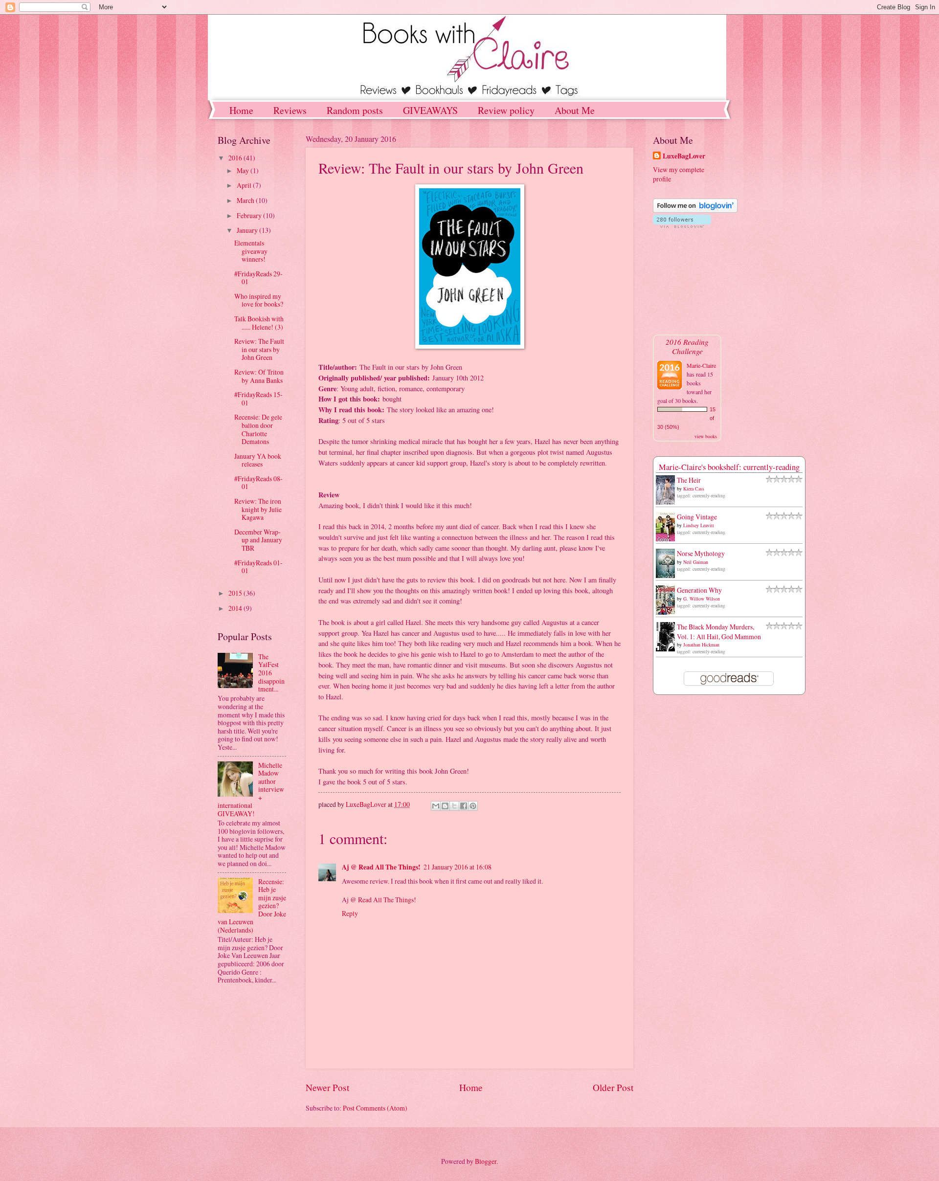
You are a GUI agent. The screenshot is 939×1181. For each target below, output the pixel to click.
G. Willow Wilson (701, 598)
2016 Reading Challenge (687, 346)
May (243, 170)
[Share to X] (454, 806)
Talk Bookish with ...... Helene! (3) (259, 323)
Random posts (355, 110)
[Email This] (436, 806)
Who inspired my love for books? (258, 300)
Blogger (485, 1161)
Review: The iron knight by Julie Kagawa (258, 509)
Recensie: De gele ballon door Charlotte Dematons (258, 429)
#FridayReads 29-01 (258, 278)
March (246, 200)
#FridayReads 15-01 (258, 398)
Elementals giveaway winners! (251, 251)
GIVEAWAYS (430, 110)
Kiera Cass (693, 488)
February (250, 215)
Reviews (290, 110)
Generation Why (699, 590)
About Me (575, 110)
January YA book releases (257, 460)
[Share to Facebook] (464, 806)
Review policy (506, 110)
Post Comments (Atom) (375, 1108)
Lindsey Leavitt (698, 525)
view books (705, 436)
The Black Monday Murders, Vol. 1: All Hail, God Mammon (719, 631)
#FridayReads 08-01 (258, 482)
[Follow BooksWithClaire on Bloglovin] (695, 210)
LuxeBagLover (684, 156)
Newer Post (327, 1087)
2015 (236, 593)
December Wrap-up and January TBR (258, 540)
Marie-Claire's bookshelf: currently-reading (729, 467)
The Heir (689, 480)
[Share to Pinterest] (473, 806)
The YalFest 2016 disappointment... (271, 672)
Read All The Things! (387, 899)
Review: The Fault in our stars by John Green (259, 349)
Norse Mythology (701, 553)
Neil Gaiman (695, 561)
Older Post (613, 1087)
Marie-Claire (701, 365)
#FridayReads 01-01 (258, 567)
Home (241, 110)
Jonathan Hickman (701, 644)
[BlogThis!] (445, 806)
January (248, 230)
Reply (350, 913)
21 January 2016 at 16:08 (458, 866)
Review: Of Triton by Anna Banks (259, 376)
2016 (236, 157)
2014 (236, 608)
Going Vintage (697, 516)
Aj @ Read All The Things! (381, 867)
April (245, 185)
